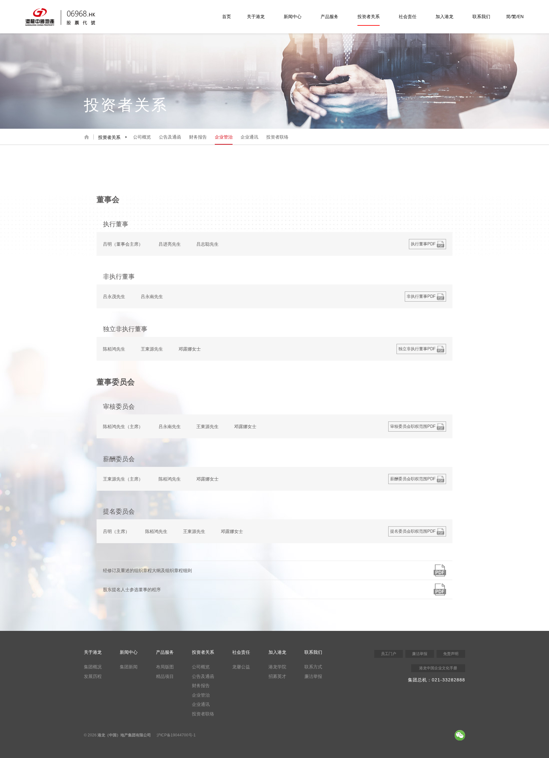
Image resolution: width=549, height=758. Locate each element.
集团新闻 (129, 666)
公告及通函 (170, 137)
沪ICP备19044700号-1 (176, 735)
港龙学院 (277, 666)
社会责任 (408, 16)
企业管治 (224, 137)
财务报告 (198, 137)
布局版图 (165, 666)
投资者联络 (277, 137)
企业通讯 (249, 137)
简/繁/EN (515, 16)
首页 (226, 16)
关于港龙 (256, 16)
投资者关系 (368, 16)
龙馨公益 (241, 666)
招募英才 (277, 676)
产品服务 (329, 16)
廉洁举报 (313, 676)
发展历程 (93, 676)
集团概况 (93, 666)
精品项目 (165, 676)
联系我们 (481, 16)
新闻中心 (293, 16)
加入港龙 (444, 16)
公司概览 (142, 137)
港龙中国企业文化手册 (438, 668)
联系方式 (313, 666)
